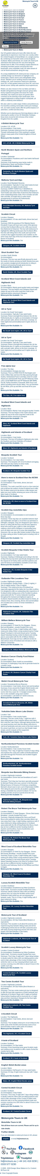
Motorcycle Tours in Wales (13, 50)
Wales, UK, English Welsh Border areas (17, 1081)
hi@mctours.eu (22, 1138)
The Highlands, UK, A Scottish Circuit (16, 1033)
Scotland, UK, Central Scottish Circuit (17, 1111)
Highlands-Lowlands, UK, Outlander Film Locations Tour (18, 612)
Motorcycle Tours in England (14, 16)
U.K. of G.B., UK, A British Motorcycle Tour (18, 143)
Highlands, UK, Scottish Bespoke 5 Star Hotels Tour (17, 570)
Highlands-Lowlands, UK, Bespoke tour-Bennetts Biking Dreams (18, 801)
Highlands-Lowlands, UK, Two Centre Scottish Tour (16, 1006)
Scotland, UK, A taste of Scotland (15, 1058)
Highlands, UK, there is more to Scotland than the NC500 (20, 502)
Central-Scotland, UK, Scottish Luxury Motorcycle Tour (17, 974)
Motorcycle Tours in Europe (14, 18)
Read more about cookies (19, 38)
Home (13, 3)
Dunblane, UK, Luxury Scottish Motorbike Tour (18, 907)
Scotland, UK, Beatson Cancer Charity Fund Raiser (19, 673)
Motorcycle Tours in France (14, 20)
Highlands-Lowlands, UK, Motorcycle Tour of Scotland (19, 939)
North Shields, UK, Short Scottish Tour (17, 272)
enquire (6, 1138)
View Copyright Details (10, 1173)
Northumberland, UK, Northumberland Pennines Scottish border (17, 764)
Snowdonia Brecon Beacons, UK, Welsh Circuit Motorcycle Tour (18, 704)
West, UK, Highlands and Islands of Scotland (19, 448)
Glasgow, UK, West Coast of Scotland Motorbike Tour (16, 875)
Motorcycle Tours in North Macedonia (17, 30)
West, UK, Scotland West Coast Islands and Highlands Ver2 (19, 301)
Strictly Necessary (26, 42)
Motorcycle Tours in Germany (14, 22)
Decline (5, 46)
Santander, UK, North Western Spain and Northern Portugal (18, 172)
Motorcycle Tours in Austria (14, 12)
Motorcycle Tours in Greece (14, 24)
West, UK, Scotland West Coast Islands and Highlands (19, 424)
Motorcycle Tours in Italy (13, 26)
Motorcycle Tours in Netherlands (16, 28)
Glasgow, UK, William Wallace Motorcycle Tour (20, 650)
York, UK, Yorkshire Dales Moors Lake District (20, 737)
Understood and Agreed (10, 42)
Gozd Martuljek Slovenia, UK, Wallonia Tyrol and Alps (19, 206)
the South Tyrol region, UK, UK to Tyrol (17, 331)
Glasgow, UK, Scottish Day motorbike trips (18, 543)
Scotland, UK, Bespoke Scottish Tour (16, 471)
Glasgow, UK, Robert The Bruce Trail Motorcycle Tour (16, 839)
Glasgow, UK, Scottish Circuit (14, 245)
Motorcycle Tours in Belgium (14, 14)
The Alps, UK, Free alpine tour (14, 395)
